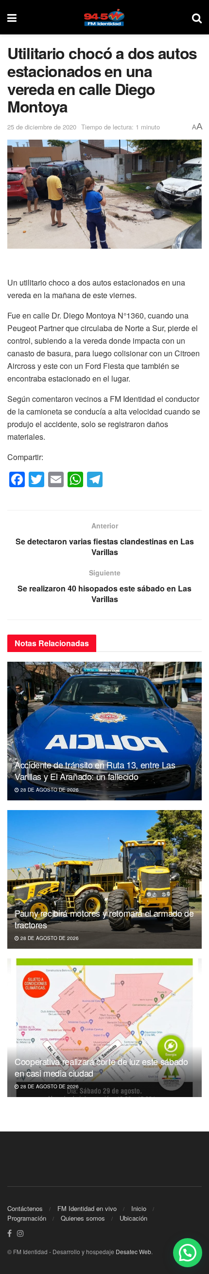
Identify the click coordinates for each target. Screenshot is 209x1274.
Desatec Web (133, 1251)
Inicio (138, 1208)
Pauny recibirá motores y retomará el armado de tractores (104, 918)
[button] (187, 1252)
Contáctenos (25, 1208)
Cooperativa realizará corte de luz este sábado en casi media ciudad (101, 1067)
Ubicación (133, 1218)
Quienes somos (83, 1218)
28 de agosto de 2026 (49, 789)
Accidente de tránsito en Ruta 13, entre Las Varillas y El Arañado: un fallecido (95, 770)
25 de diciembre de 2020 (41, 126)
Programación (26, 1218)
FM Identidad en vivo (87, 1208)
